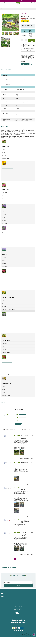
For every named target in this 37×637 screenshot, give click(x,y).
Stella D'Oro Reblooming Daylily (8, 297)
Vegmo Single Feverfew (6, 383)
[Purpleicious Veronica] (18, 228)
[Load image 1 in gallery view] (3, 33)
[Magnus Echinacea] (18, 185)
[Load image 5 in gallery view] (17, 33)
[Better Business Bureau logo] (21, 628)
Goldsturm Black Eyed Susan (7, 168)
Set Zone (24, 46)
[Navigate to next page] (21, 559)
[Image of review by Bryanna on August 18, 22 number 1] (16, 504)
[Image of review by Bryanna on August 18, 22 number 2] (22, 504)
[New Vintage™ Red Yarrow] (18, 357)
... (3, 11)
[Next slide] (17, 22)
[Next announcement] (34, 0)
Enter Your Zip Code (25, 26)
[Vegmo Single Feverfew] (18, 378)
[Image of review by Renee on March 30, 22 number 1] (16, 548)
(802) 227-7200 (18, 608)
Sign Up (18, 585)
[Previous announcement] (2, 0)
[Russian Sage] (18, 249)
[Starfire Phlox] (18, 271)
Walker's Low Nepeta (6, 318)
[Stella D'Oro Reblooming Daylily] (18, 292)
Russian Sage (4, 254)
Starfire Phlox (4, 275)
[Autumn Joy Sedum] (18, 141)
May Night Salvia (5, 211)
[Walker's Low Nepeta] (18, 314)
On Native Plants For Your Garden (20, 0)
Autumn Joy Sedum (5, 146)
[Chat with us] (33, 634)
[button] (2, 3)
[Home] (1, 12)
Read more (21, 449)
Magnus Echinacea (5, 189)
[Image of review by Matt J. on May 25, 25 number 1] (16, 452)
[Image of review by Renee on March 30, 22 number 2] (22, 548)
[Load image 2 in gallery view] (6, 33)
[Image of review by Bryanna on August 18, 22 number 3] (16, 510)
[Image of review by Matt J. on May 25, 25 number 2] (22, 452)
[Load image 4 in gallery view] (14, 33)
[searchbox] (7, 429)
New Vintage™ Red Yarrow (7, 361)
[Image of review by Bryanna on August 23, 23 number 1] (16, 478)
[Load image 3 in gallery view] (10, 33)
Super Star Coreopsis (6, 340)
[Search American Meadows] (33, 6)
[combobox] (16, 429)
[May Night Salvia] (18, 206)
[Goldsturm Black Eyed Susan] (18, 163)
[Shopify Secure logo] (14, 628)
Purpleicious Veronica (6, 232)
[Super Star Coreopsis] (18, 335)
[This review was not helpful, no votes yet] (31, 458)
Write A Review (18, 423)
